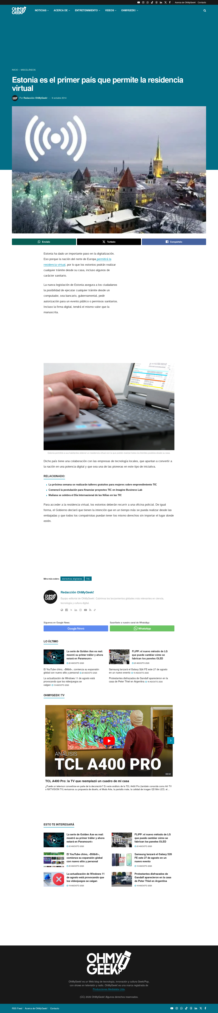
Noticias (40, 10)
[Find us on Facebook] (169, 2)
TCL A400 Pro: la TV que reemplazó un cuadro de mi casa (87, 780)
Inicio (15, 69)
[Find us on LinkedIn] (161, 2)
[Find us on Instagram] (143, 2)
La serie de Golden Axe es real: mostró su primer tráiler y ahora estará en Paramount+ (85, 654)
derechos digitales (72, 578)
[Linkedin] (76, 610)
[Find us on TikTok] (152, 2)
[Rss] (90, 610)
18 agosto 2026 (155, 681)
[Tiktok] (95, 610)
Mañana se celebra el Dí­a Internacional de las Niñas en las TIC (85, 495)
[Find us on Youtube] (138, 2)
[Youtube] (85, 610)
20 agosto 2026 (76, 663)
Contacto (202, 2)
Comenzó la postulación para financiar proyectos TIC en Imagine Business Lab (95, 489)
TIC (88, 578)
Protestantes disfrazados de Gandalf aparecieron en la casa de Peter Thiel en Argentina (138, 679)
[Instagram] (80, 610)
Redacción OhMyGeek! (35, 97)
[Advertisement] (109, 42)
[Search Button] (205, 10)
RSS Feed (17, 1008)
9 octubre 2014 (59, 97)
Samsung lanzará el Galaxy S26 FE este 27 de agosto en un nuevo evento (138, 671)
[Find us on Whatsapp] (148, 2)
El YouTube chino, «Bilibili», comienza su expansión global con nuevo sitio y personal (71, 671)
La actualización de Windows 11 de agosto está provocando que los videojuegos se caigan (69, 681)
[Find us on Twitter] (165, 2)
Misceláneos (28, 69)
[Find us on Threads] (156, 2)
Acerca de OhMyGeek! (185, 2)
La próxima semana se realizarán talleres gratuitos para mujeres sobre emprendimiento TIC (103, 484)
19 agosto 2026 (141, 672)
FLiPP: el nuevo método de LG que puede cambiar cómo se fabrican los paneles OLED (150, 654)
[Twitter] (71, 610)
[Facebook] (66, 610)
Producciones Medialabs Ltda (109, 989)
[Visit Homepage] (19, 10)
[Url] (62, 610)
